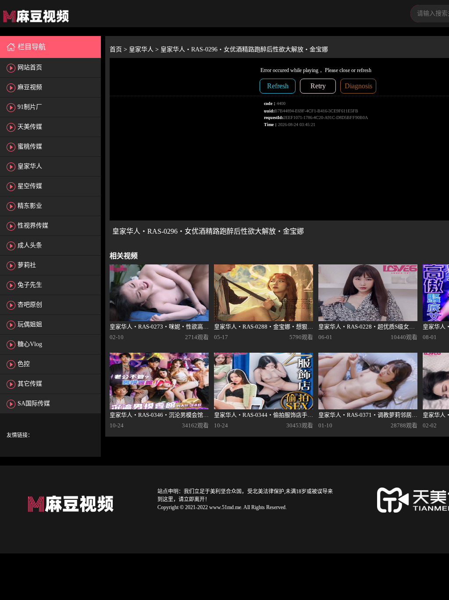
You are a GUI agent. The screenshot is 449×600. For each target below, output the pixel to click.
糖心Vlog (30, 344)
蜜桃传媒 (30, 146)
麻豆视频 (30, 87)
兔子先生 (30, 285)
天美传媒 (30, 126)
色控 (24, 364)
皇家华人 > (144, 49)
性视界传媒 (33, 225)
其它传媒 (30, 383)
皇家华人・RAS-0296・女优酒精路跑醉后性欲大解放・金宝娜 (244, 49)
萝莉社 (27, 265)
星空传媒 (30, 186)
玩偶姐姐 (30, 324)
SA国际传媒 (34, 403)
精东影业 (30, 205)
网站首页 (30, 67)
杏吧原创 (30, 304)
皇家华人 (30, 166)
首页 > (119, 49)
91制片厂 (30, 107)
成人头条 (30, 245)
